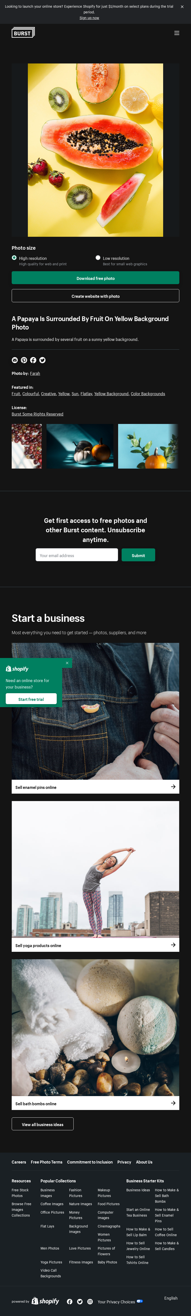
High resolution (33, 258)
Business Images (48, 1192)
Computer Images (105, 1214)
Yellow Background (111, 393)
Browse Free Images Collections (21, 1209)
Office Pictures (52, 1212)
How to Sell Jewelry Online (138, 1245)
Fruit (16, 393)
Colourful (30, 393)
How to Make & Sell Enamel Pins (167, 1214)
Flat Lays (47, 1225)
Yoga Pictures (51, 1261)
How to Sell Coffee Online (166, 1231)
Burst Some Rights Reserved (37, 413)
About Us (144, 1161)
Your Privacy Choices (116, 1301)
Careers (19, 1161)
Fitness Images (81, 1261)
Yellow (63, 393)
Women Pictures (104, 1236)
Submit (138, 555)
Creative (48, 393)
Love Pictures (80, 1248)
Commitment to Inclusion (90, 1161)
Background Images (78, 1228)
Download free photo (96, 277)
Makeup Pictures (104, 1192)
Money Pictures (75, 1214)
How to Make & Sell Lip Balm (138, 1231)
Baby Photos (107, 1261)
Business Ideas (138, 1189)
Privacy (124, 1161)
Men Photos (50, 1248)
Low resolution (116, 258)
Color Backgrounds (148, 393)
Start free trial (31, 698)
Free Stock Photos (20, 1192)
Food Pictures (109, 1203)
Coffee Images (52, 1203)
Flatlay (86, 393)
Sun (75, 393)
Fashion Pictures (75, 1192)
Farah (35, 372)
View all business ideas (42, 1124)
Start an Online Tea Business (138, 1212)
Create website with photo (96, 295)
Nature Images (80, 1203)
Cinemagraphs (109, 1225)
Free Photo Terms (46, 1161)
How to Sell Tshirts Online (137, 1259)
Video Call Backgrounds (51, 1272)
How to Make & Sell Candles (167, 1245)
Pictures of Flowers (106, 1250)
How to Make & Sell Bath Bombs (167, 1195)
